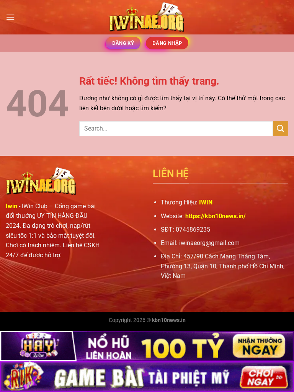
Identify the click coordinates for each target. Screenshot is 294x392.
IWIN (205, 202)
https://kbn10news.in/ (215, 216)
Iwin (11, 206)
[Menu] (10, 17)
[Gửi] (280, 128)
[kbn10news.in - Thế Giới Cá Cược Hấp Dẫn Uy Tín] (147, 17)
